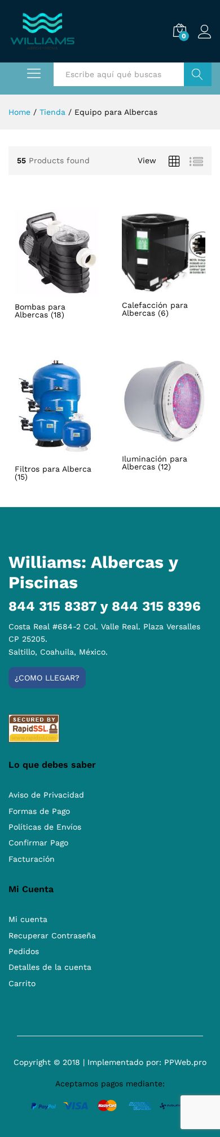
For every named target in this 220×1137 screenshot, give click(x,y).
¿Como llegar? (47, 677)
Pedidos (23, 951)
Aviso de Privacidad (46, 794)
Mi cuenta (27, 919)
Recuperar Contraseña (52, 935)
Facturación (31, 858)
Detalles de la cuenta (49, 967)
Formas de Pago (39, 811)
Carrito (22, 983)
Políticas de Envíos (44, 826)
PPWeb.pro (185, 1062)
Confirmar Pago (38, 842)
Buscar (198, 74)
